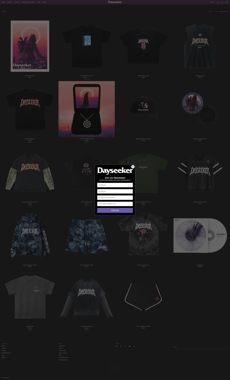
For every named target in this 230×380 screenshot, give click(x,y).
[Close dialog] (132, 166)
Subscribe (115, 210)
